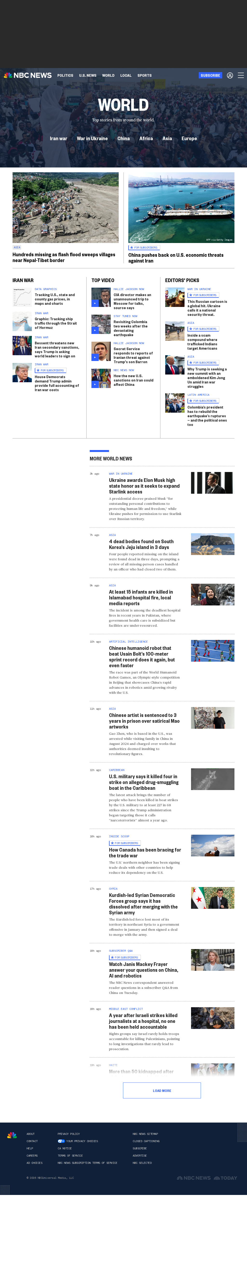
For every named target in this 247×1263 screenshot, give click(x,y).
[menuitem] (65, 75)
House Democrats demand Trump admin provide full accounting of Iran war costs (57, 383)
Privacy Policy (69, 1134)
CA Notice (65, 1148)
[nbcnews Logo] (12, 1135)
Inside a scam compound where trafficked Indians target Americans (202, 342)
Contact (32, 1141)
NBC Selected (142, 1163)
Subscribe (140, 1148)
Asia (167, 138)
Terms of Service (70, 1155)
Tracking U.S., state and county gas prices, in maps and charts (55, 299)
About (30, 1134)
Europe (189, 138)
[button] (126, 75)
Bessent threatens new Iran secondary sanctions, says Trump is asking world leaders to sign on (57, 349)
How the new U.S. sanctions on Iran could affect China (133, 380)
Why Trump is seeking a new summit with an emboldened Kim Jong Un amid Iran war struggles (207, 377)
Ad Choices (34, 1163)
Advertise (140, 1155)
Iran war (58, 138)
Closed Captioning (146, 1141)
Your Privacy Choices (82, 1141)
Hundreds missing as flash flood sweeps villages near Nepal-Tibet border (64, 257)
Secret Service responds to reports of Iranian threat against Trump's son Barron (133, 355)
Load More (162, 1090)
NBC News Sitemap (145, 1134)
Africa (146, 138)
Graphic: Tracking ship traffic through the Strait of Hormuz (56, 323)
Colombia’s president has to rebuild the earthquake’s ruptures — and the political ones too (207, 415)
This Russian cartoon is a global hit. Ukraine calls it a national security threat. (207, 308)
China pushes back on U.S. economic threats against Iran (176, 257)
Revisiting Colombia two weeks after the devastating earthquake (131, 328)
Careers (32, 1155)
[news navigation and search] (241, 75)
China (123, 138)
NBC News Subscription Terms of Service (87, 1163)
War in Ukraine (92, 138)
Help (30, 1148)
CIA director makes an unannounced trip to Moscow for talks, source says (132, 301)
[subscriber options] (230, 75)
